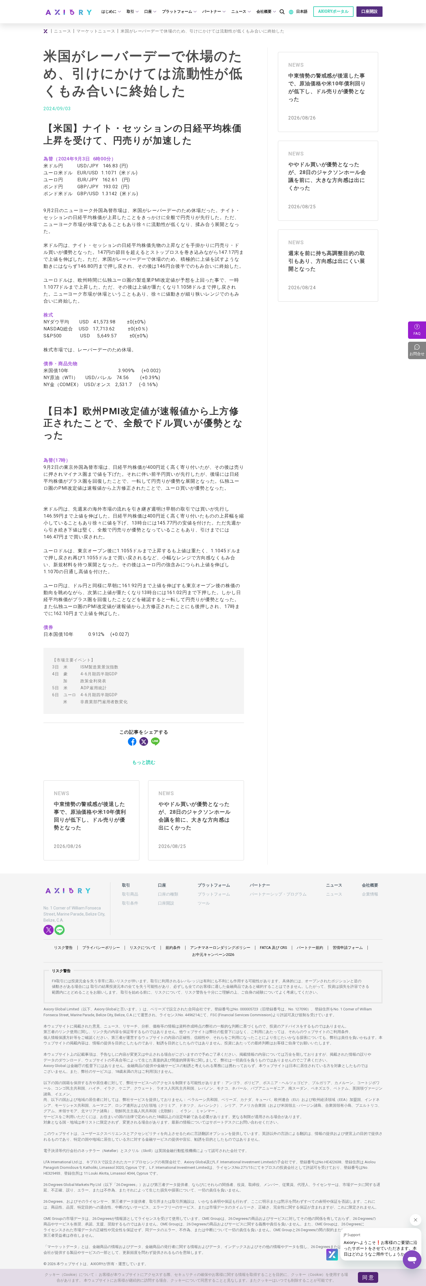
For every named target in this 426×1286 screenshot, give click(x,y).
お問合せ (417, 350)
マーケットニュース (96, 31)
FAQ (417, 333)
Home (46, 31)
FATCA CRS (273, 947)
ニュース (62, 31)
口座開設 (369, 11)
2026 (213, 954)
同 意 (368, 1277)
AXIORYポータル (333, 11)
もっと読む (143, 762)
